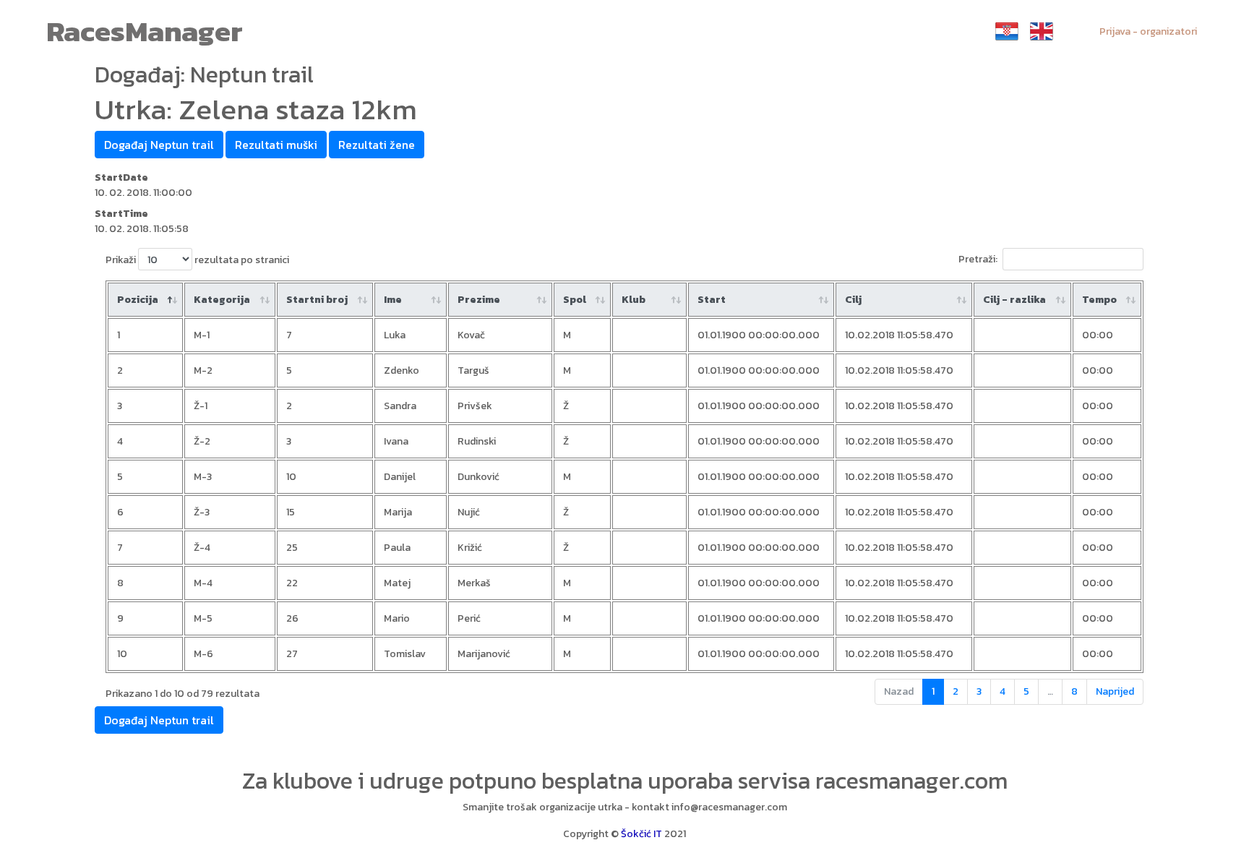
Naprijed (1115, 691)
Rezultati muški (276, 144)
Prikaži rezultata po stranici (197, 259)
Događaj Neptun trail (159, 144)
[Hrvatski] (1007, 31)
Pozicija (137, 299)
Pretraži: (977, 259)
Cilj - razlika (1014, 299)
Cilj (853, 299)
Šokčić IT (641, 833)
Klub (633, 299)
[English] (1041, 31)
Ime (393, 299)
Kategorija (222, 299)
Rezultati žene (376, 144)
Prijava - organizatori (1148, 31)
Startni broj (317, 299)
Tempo (1099, 299)
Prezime (479, 299)
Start (712, 299)
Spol (574, 299)
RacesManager (144, 31)
